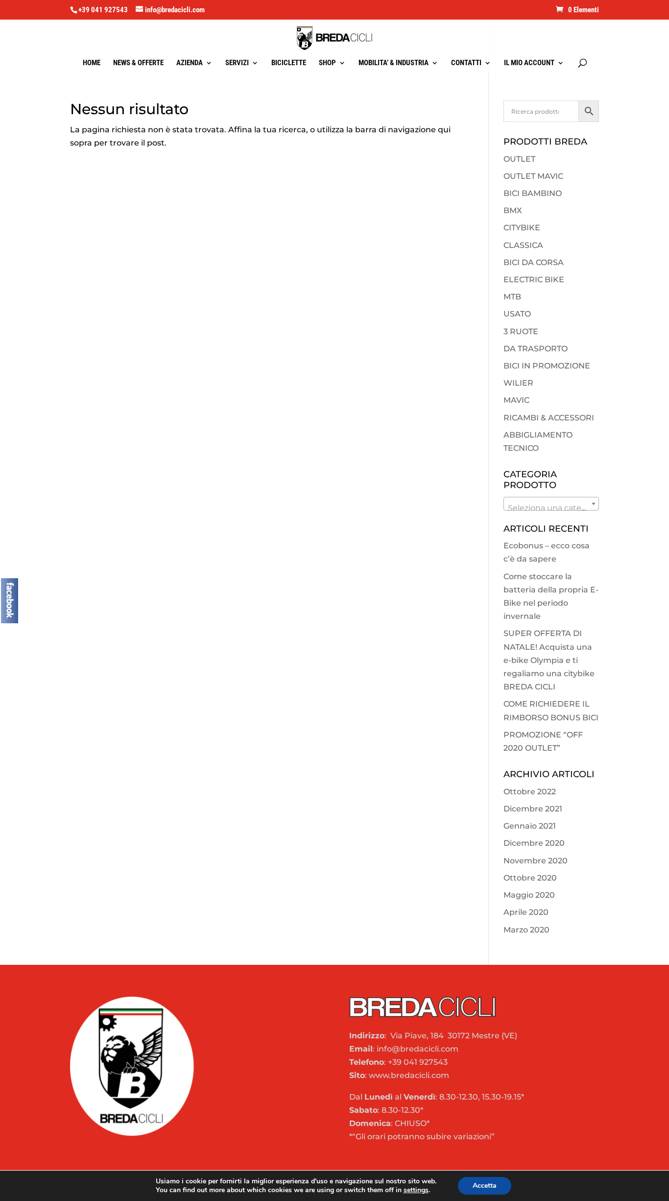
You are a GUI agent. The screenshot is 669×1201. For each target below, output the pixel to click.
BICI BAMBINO (532, 193)
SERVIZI (237, 63)
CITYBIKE (521, 227)
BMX (512, 210)
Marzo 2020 (526, 929)
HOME (91, 63)
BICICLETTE (288, 63)
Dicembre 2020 (534, 843)
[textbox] (551, 508)
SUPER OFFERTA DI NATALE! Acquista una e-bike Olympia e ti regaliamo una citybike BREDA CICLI (549, 660)
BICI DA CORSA (533, 262)
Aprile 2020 (526, 912)
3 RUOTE (520, 331)
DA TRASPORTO (535, 348)
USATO (517, 314)
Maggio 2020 (529, 895)
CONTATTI (466, 63)
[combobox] (551, 504)
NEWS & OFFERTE (138, 63)
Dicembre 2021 (532, 808)
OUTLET (519, 159)
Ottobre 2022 (529, 791)
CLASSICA (523, 245)
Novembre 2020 (535, 860)
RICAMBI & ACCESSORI (548, 417)
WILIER (518, 383)
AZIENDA (189, 63)
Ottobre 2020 (530, 877)
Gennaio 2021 (529, 826)
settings (416, 1190)
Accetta (485, 1185)
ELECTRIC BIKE (533, 279)
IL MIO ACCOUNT (529, 63)
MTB (512, 296)
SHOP (327, 63)
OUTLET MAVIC (533, 176)
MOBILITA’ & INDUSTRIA (393, 63)
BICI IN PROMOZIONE (546, 365)
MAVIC (516, 400)
